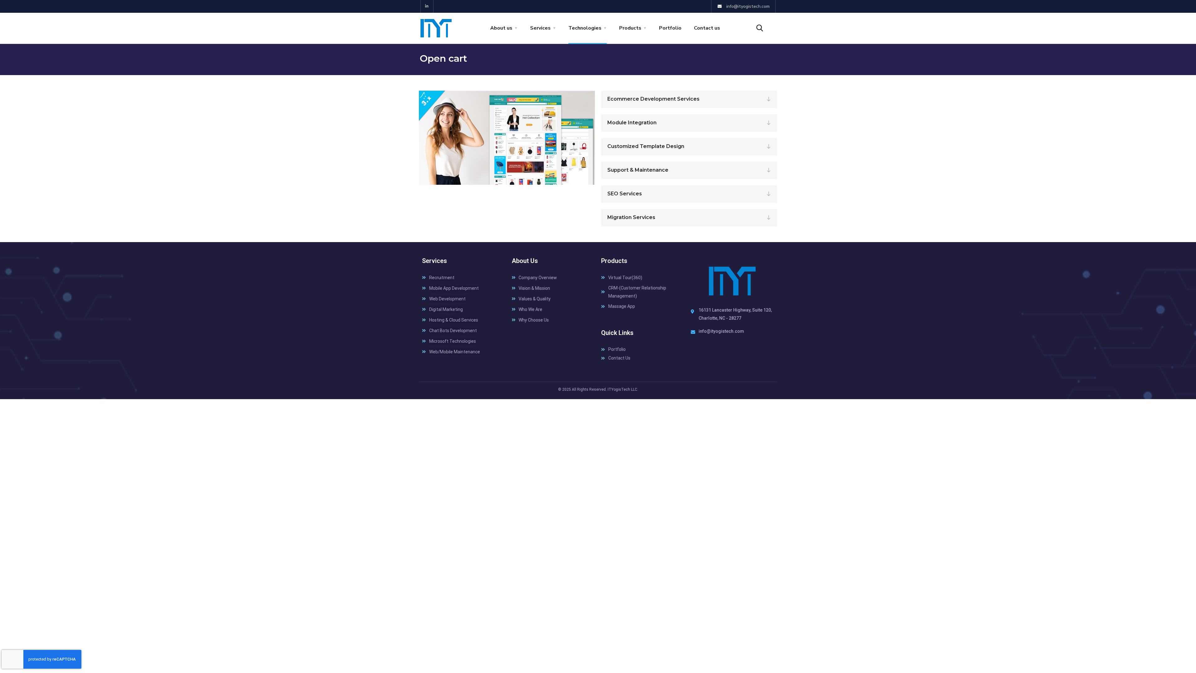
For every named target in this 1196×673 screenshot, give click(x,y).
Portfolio (670, 28)
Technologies (584, 28)
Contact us (707, 28)
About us (501, 28)
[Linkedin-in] (427, 6)
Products (630, 28)
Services (540, 28)
